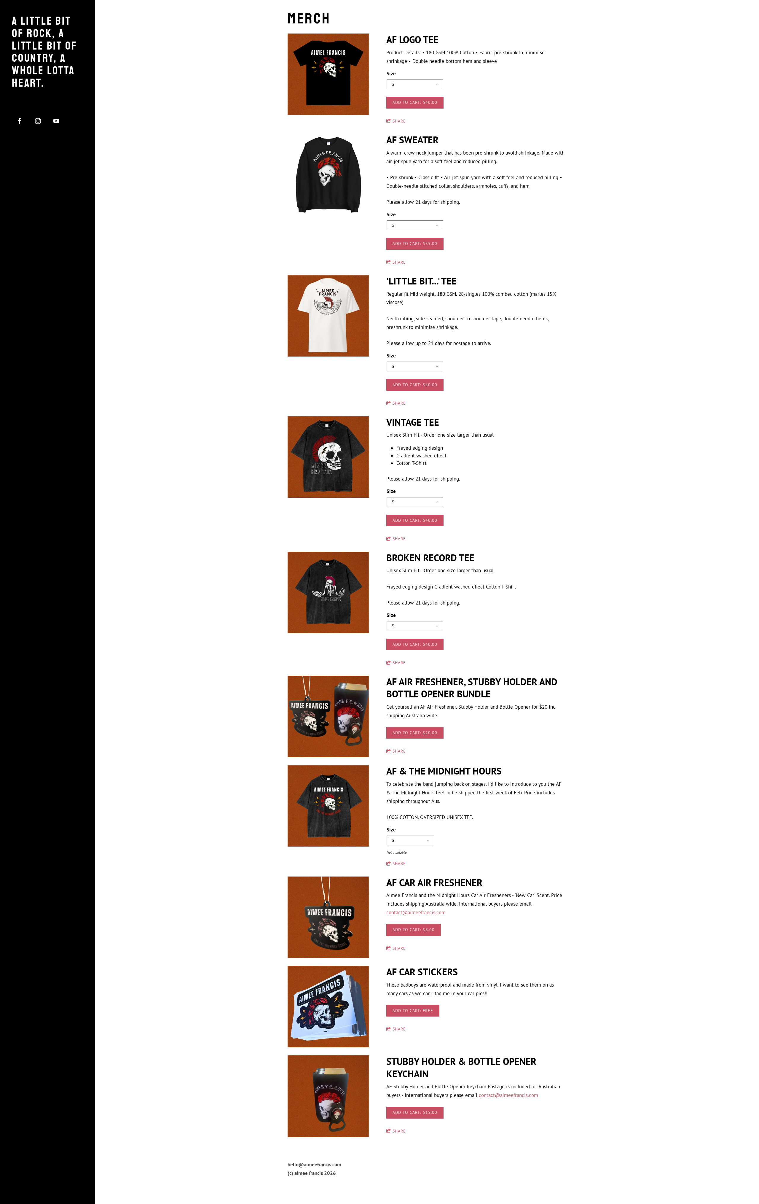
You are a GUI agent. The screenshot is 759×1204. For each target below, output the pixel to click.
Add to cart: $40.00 (415, 102)
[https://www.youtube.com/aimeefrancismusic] (56, 121)
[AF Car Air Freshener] (328, 918)
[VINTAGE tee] (328, 457)
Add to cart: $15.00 (415, 1112)
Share (399, 121)
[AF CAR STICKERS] (328, 1007)
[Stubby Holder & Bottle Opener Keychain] (328, 1096)
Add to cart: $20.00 (415, 732)
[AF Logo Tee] (328, 75)
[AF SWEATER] (328, 175)
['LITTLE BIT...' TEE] (328, 316)
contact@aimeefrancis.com (416, 912)
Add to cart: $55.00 (415, 243)
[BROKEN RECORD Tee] (328, 593)
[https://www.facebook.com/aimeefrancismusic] (19, 121)
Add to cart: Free (413, 1010)
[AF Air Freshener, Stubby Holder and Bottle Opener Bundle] (328, 717)
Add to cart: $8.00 (414, 929)
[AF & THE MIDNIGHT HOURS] (328, 806)
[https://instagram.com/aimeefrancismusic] (38, 121)
